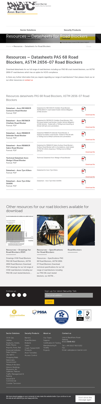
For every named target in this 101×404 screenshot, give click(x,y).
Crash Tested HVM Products (32, 349)
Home (9, 46)
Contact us (66, 333)
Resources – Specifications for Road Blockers (50, 251)
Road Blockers (75, 250)
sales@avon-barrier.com (77, 350)
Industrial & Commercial (11, 380)
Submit (49, 302)
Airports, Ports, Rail (13, 348)
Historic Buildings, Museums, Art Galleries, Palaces (13, 369)
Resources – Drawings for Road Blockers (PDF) (18, 251)
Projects (46, 350)
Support (46, 340)
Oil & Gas (10, 338)
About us (47, 333)
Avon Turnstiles (31, 353)
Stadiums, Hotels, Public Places (13, 344)
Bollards (28, 343)
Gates (27, 345)
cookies (20, 396)
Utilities (9, 340)
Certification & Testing (52, 343)
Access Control (31, 355)
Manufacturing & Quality (49, 346)
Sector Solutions (13, 333)
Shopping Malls (12, 357)
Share (88, 46)
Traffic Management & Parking (15, 375)
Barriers (28, 338)
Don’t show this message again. (85, 398)
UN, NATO (10, 355)
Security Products (32, 333)
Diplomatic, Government (11, 361)
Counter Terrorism (13, 383)
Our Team (47, 338)
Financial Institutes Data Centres (13, 351)
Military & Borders (13, 365)
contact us (29, 80)
